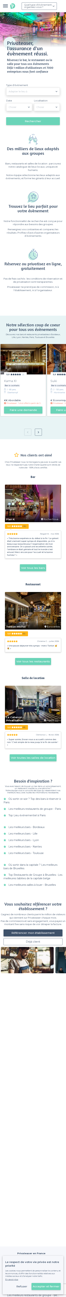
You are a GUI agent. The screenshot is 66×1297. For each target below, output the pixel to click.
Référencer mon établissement (33, 932)
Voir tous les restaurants (33, 661)
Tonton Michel (16, 626)
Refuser (21, 1286)
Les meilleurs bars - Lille (22, 833)
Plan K (10, 519)
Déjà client (33, 941)
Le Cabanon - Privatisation (15, 719)
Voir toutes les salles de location (33, 757)
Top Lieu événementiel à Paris (27, 815)
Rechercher (33, 121)
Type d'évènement (17, 85)
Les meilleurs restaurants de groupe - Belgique (36, 1295)
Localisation (41, 100)
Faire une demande (23, 410)
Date (9, 100)
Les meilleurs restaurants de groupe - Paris (34, 808)
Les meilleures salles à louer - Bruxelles (32, 884)
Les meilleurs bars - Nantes (25, 846)
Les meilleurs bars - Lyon (23, 840)
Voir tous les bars (33, 568)
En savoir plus (11, 1279)
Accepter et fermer (46, 1286)
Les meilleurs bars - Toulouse (26, 853)
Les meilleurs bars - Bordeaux (26, 827)
